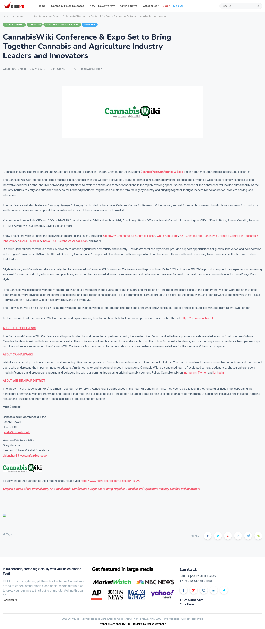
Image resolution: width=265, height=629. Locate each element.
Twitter (202, 372)
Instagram (190, 372)
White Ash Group (167, 236)
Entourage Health (144, 236)
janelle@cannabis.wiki (16, 432)
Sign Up (178, 6)
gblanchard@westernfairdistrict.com (26, 455)
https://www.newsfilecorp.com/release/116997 (110, 481)
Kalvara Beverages (29, 241)
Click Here (187, 604)
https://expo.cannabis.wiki (198, 318)
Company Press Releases (67, 6)
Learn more (10, 599)
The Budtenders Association (69, 241)
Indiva (46, 241)
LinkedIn (218, 372)
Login (166, 6)
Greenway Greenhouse (117, 236)
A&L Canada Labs (191, 236)
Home (41, 6)
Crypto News (128, 6)
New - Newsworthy (102, 6)
